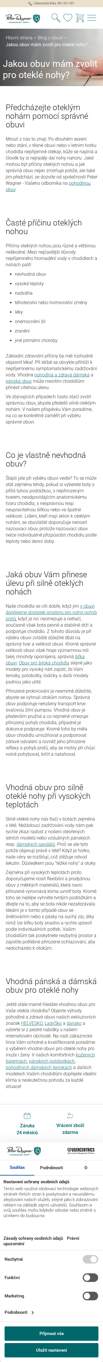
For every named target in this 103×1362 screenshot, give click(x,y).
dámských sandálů (36, 844)
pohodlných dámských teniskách (39, 1067)
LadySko (53, 1023)
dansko (74, 1023)
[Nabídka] (91, 18)
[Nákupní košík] (79, 18)
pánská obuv (19, 381)
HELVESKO (32, 1023)
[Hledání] (55, 18)
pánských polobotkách (52, 1061)
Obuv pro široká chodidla (44, 663)
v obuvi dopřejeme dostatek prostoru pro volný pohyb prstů (51, 612)
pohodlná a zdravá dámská (62, 375)
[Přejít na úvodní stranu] (26, 18)
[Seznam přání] (67, 18)
